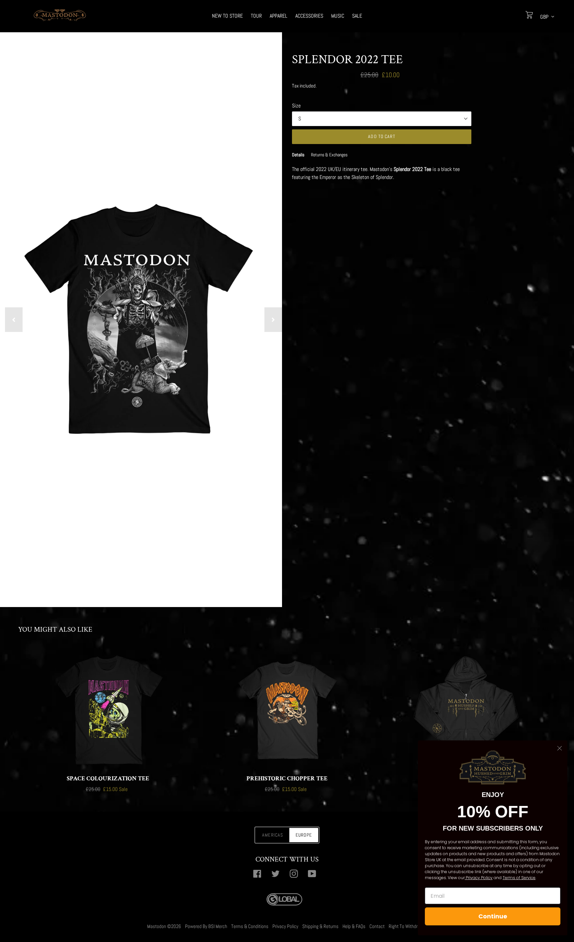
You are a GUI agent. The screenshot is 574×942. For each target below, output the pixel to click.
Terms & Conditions (249, 926)
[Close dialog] (559, 748)
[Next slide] (273, 319)
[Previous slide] (14, 319)
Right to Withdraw (406, 926)
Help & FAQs (353, 926)
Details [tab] (298, 155)
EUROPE (304, 835)
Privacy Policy (285, 926)
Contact (377, 926)
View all (539, 629)
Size (296, 105)
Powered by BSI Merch (206, 926)
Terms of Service (519, 877)
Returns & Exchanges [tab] (329, 155)
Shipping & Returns (320, 926)
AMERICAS (272, 835)
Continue (492, 916)
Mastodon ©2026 (164, 926)
